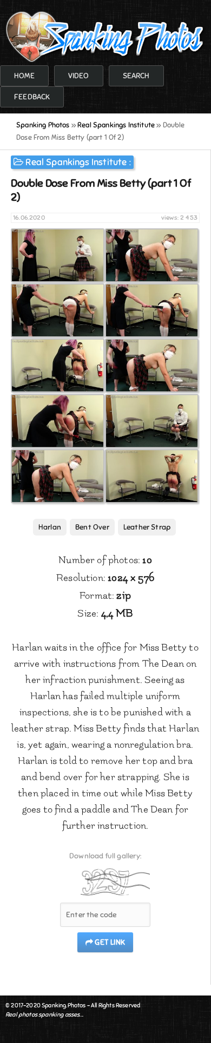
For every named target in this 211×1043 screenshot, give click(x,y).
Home (24, 75)
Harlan (49, 527)
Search (136, 75)
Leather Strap (146, 527)
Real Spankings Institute (76, 162)
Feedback (32, 96)
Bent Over (92, 527)
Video (78, 75)
